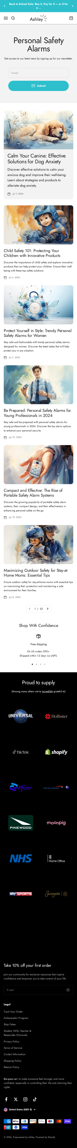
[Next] (72, 6)
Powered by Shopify (45, 1137)
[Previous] (4, 6)
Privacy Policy (11, 1041)
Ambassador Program (16, 1018)
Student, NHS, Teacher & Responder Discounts (17, 1033)
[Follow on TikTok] (34, 1099)
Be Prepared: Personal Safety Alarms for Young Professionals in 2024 (37, 412)
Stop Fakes (10, 1024)
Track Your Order (13, 1011)
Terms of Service (13, 1048)
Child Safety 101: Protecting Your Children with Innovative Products (32, 253)
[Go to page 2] (47, 608)
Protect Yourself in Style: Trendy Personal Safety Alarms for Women (38, 333)
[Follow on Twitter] (15, 1099)
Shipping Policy (12, 1061)
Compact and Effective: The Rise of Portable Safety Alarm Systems (33, 492)
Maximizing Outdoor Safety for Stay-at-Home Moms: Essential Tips (36, 572)
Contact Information (14, 1054)
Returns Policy (11, 1067)
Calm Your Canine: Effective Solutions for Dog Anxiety (36, 158)
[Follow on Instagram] (25, 1099)
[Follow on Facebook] (6, 1099)
